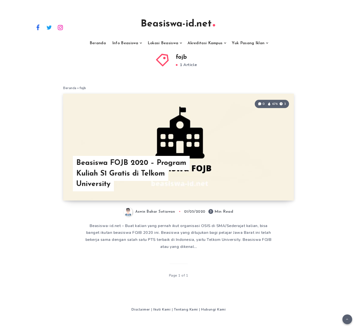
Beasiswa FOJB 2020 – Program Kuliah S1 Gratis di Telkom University (131, 173)
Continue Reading (270, 186)
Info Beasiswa (125, 43)
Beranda (98, 43)
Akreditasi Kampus (204, 43)
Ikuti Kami (161, 309)
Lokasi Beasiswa (163, 43)
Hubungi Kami (213, 309)
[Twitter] (49, 27)
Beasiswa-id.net (176, 24)
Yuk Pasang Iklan (248, 43)
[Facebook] (37, 27)
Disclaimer (140, 309)
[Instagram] (60, 27)
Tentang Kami (186, 309)
